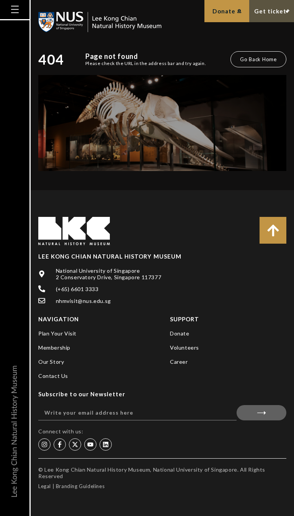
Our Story (51, 361)
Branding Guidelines (80, 486)
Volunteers (184, 347)
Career (179, 361)
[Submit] (261, 412)
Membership (54, 347)
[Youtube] (90, 444)
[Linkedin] (106, 444)
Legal (44, 486)
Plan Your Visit (57, 333)
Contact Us (53, 376)
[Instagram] (44, 444)
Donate (179, 333)
